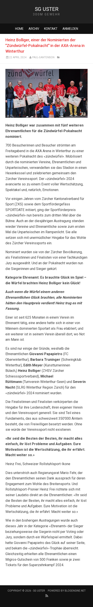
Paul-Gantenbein (43, 57)
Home (19, 28)
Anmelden (70, 28)
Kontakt (51, 28)
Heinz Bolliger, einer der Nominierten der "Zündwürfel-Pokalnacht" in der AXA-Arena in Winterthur (45, 45)
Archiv (34, 28)
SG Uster (46, 9)
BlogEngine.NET (75, 590)
